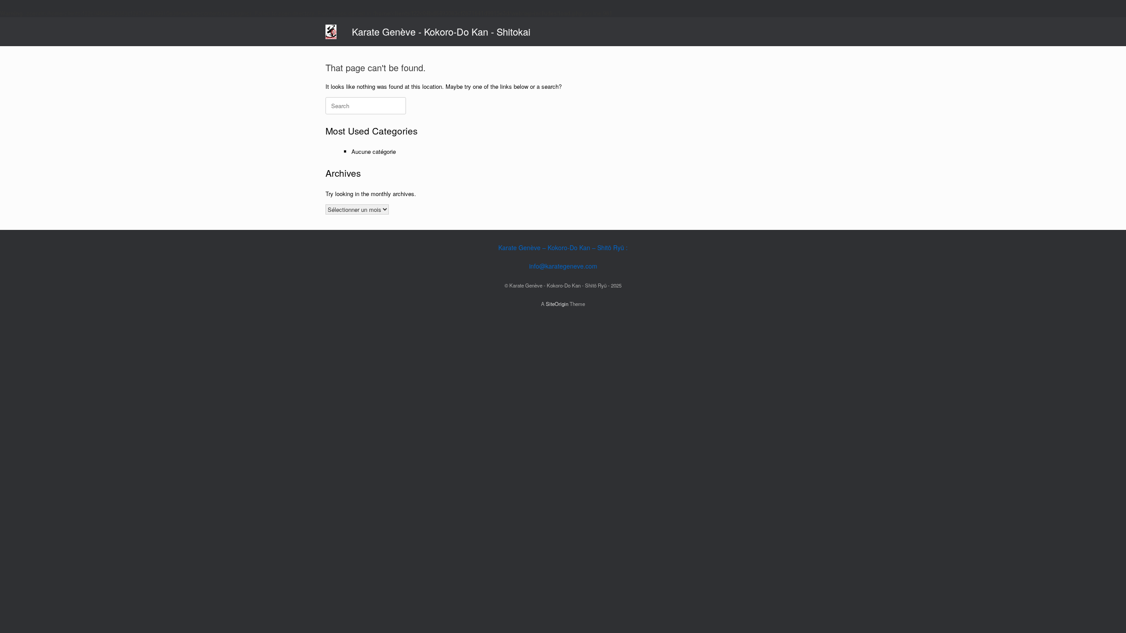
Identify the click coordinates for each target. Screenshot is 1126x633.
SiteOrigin (557, 303)
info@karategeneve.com (563, 266)
